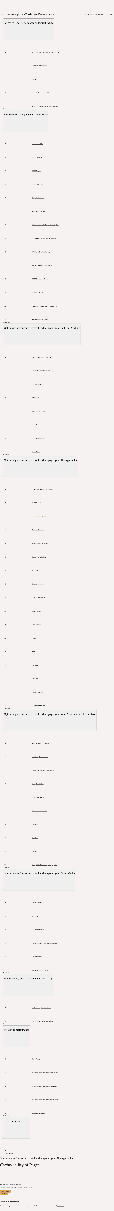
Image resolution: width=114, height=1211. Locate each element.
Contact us (60, 1206)
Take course (5, 1191)
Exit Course (108, 14)
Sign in (4, 1193)
